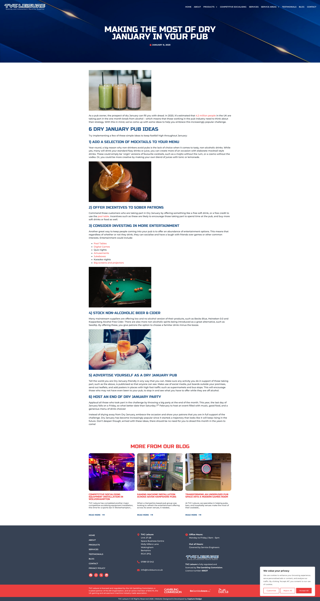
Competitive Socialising (233, 7)
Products (208, 7)
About (197, 7)
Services (253, 7)
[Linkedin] (106, 575)
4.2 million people (206, 115)
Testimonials (289, 7)
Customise (271, 590)
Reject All (288, 590)
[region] (287, 581)
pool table (103, 216)
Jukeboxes (100, 256)
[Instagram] (96, 575)
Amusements (101, 253)
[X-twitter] (101, 575)
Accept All (303, 590)
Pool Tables (100, 243)
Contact (311, 7)
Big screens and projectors (109, 262)
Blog (301, 7)
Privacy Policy (97, 568)
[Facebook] (91, 575)
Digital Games (102, 246)
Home (188, 7)
